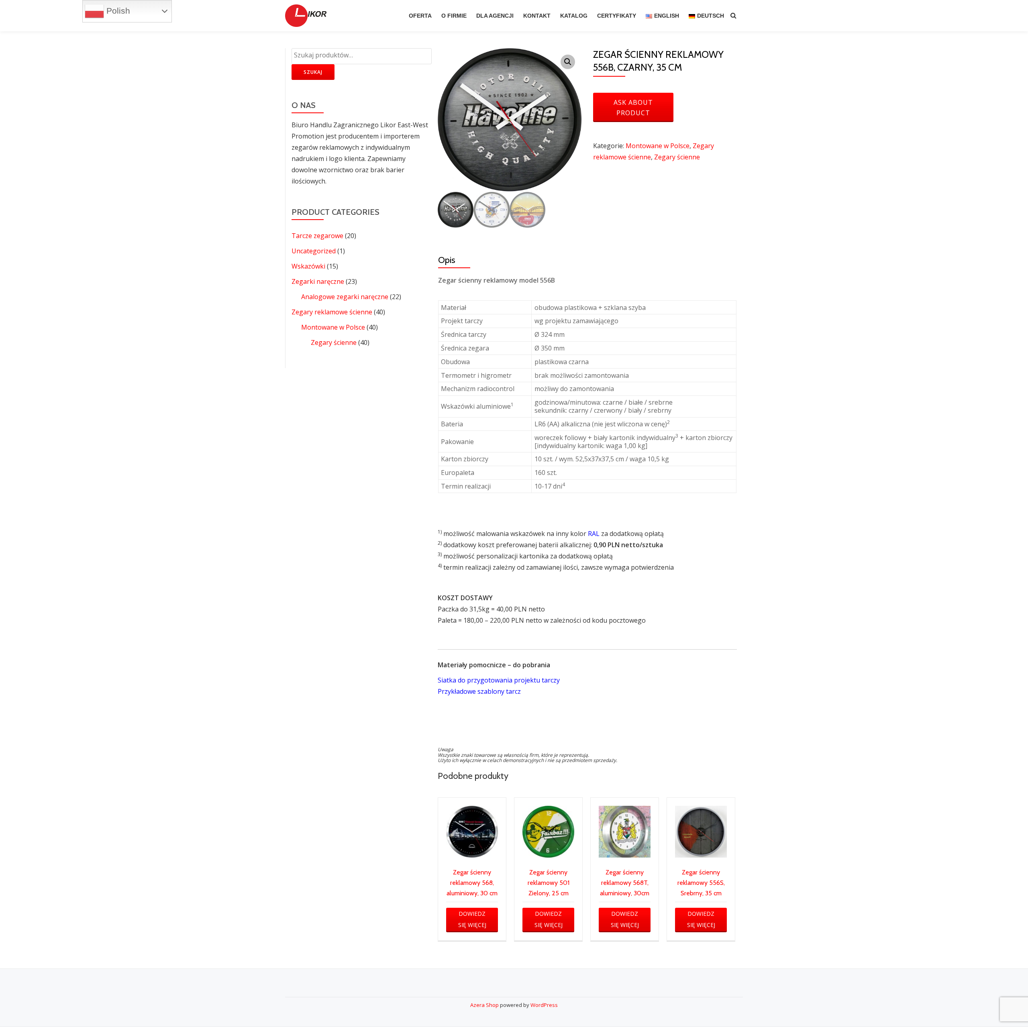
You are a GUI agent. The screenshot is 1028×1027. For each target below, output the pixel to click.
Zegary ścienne (334, 342)
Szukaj (313, 72)
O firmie (454, 15)
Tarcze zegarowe (317, 235)
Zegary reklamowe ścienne (332, 312)
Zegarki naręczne (318, 281)
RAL (594, 533)
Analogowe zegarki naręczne (344, 296)
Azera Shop (484, 1005)
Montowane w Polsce (333, 327)
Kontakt (537, 15)
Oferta (420, 15)
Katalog (573, 15)
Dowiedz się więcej (472, 919)
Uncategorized (314, 251)
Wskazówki (308, 266)
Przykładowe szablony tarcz (479, 691)
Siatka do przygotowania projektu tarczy (499, 680)
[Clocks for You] (307, 16)
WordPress (544, 1005)
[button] (568, 62)
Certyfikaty (616, 15)
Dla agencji (495, 15)
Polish (117, 11)
